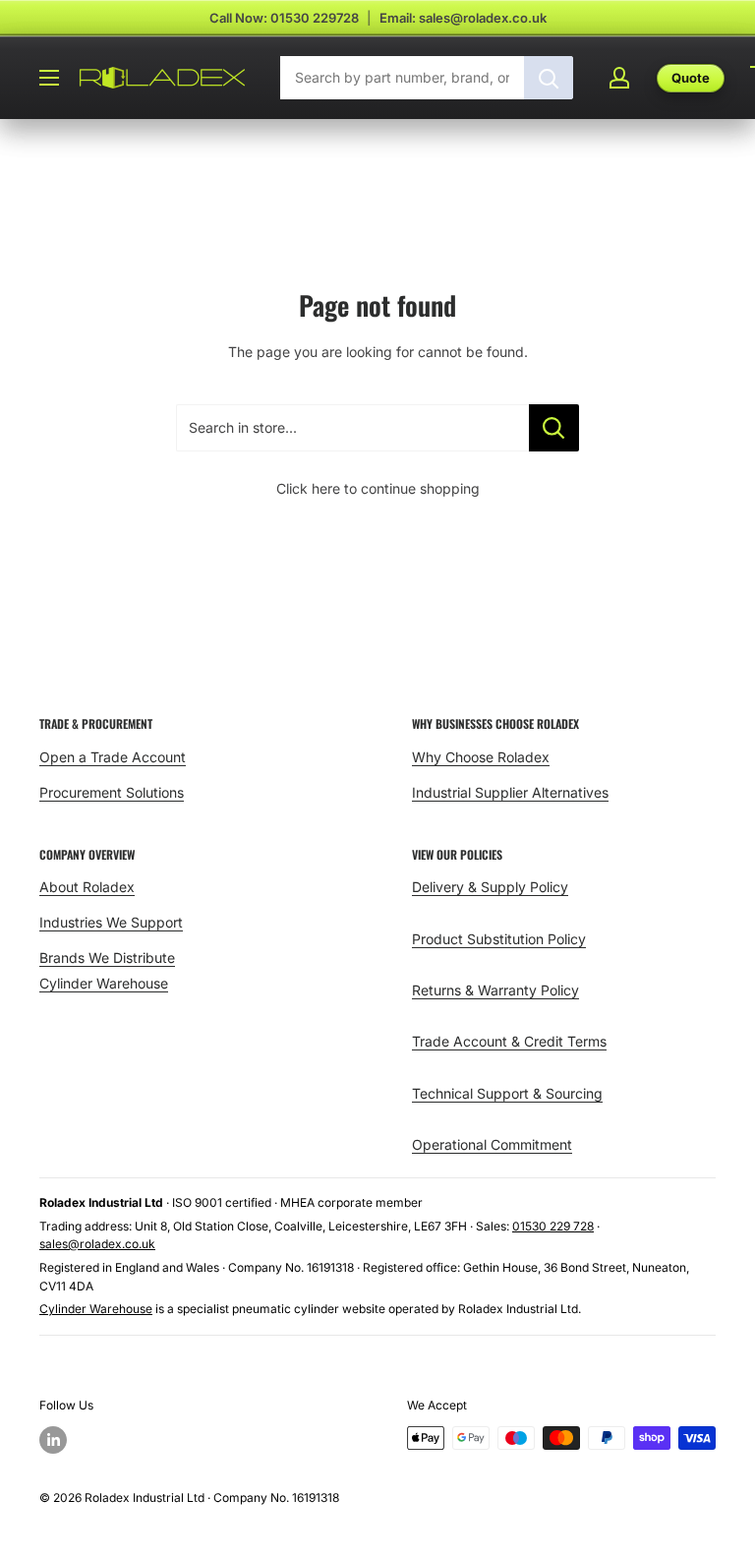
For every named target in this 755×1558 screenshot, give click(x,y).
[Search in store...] (554, 427)
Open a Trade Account (112, 757)
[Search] (548, 77)
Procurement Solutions (111, 792)
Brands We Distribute (107, 957)
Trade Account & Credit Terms (509, 1041)
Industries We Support (111, 922)
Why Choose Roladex (481, 757)
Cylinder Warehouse (103, 983)
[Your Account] (619, 78)
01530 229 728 (553, 1226)
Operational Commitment (492, 1144)
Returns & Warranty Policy (495, 990)
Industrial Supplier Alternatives (510, 792)
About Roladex (87, 886)
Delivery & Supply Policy (490, 886)
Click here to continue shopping (378, 488)
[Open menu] (49, 78)
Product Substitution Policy (499, 938)
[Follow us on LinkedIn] (53, 1440)
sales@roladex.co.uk (97, 1243)
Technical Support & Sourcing (507, 1093)
